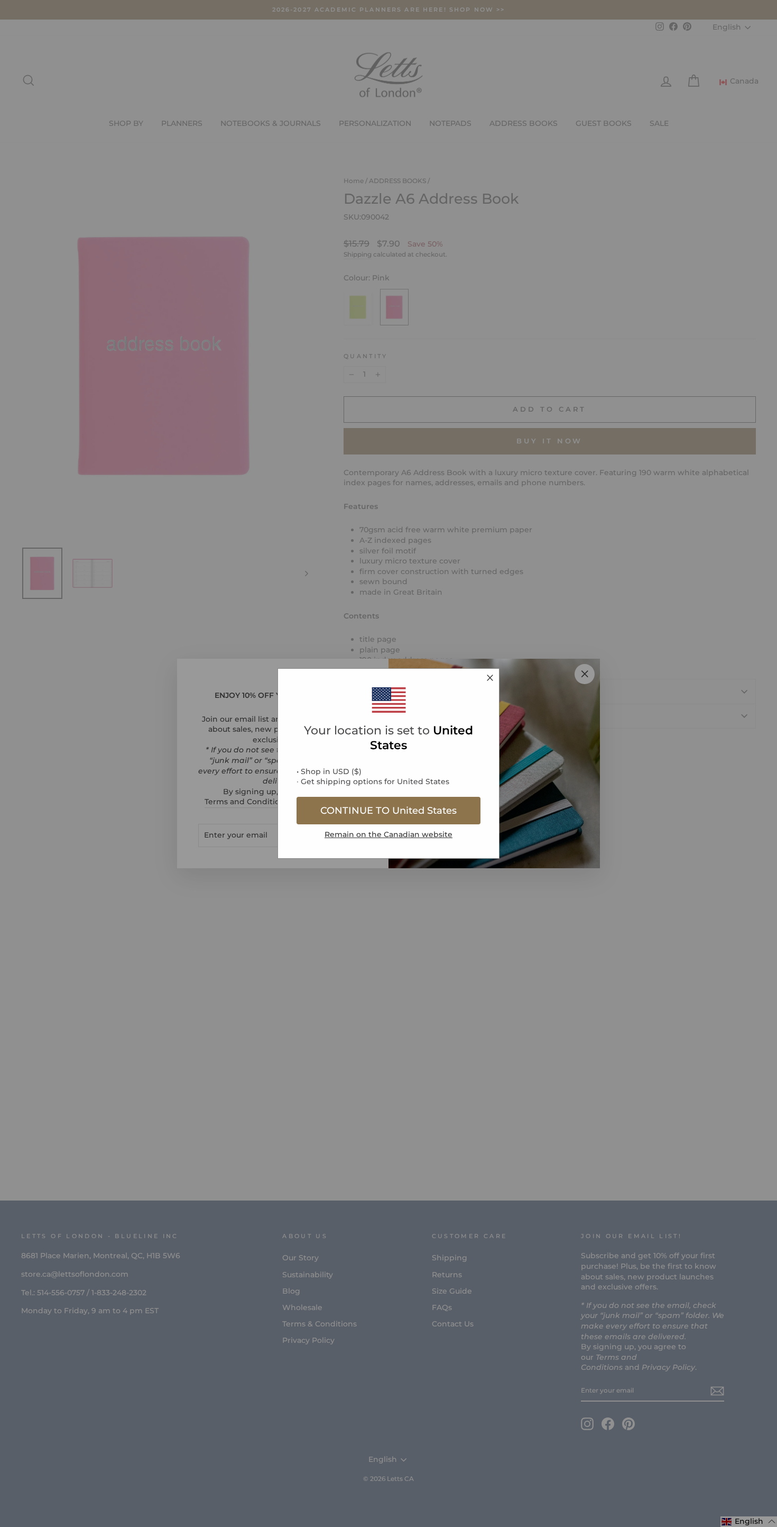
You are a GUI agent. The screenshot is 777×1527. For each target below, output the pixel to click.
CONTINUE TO (388, 810)
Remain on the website (388, 834)
